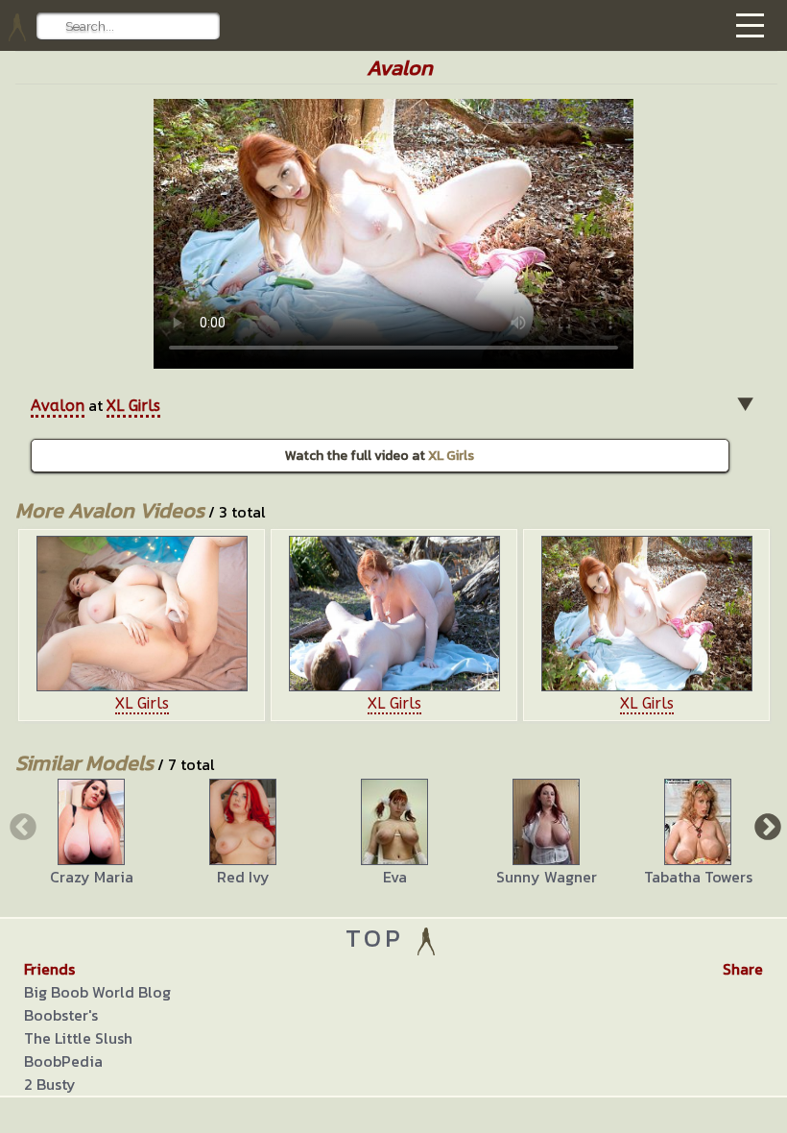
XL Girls (133, 406)
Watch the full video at (379, 456)
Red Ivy (243, 876)
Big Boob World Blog (97, 991)
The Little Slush (78, 1037)
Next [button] (765, 825)
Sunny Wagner (546, 876)
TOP (380, 937)
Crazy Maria (91, 876)
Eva (395, 876)
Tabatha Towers (698, 876)
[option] (141, 625)
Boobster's (61, 1014)
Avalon (57, 406)
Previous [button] (21, 825)
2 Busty (50, 1084)
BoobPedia (63, 1061)
